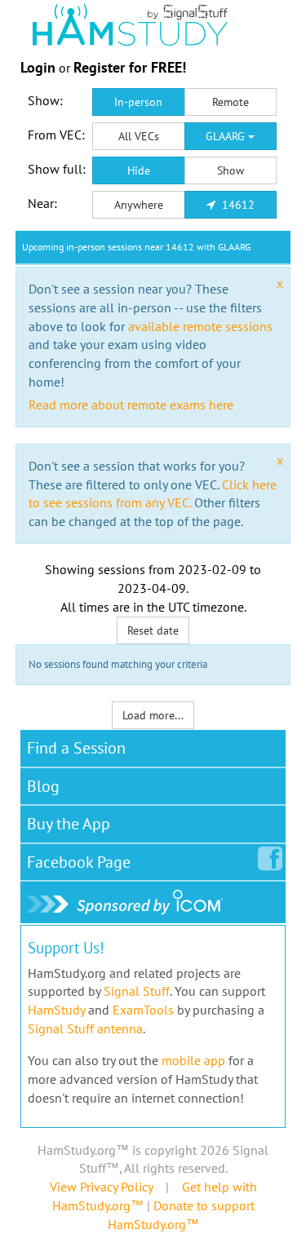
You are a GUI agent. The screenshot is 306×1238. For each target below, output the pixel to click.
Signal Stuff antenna (85, 1028)
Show (230, 170)
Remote (230, 102)
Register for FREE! (129, 67)
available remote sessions (200, 326)
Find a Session (76, 747)
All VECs (138, 136)
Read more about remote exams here (131, 404)
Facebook (79, 862)
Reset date (153, 630)
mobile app (193, 1060)
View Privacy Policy (101, 1186)
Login (37, 67)
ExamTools (143, 1009)
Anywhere (138, 204)
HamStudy (56, 1009)
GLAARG (227, 136)
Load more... (153, 715)
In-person (138, 102)
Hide (138, 170)
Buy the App (68, 823)
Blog (43, 786)
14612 (237, 204)
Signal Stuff (137, 991)
